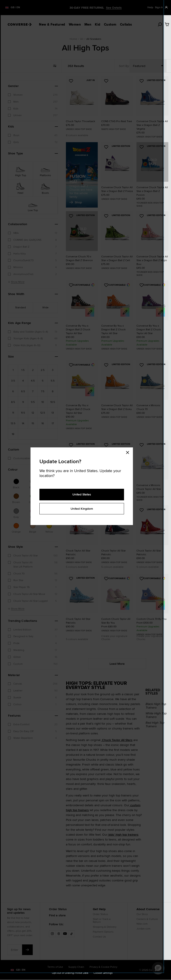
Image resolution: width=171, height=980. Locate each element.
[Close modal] (129, 451)
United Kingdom (82, 508)
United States (81, 494)
